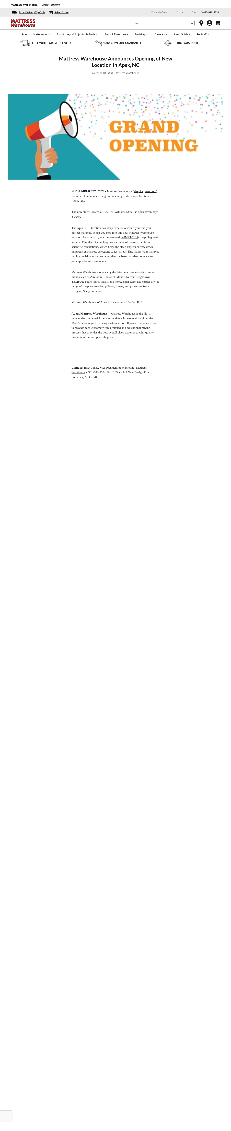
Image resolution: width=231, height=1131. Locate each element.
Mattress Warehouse (24, 4)
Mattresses (40, 34)
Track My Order (159, 12)
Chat (194, 12)
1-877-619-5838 (210, 12)
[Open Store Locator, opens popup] (201, 23)
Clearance (161, 34)
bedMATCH (128, 237)
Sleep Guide (180, 34)
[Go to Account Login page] (209, 23)
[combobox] (159, 23)
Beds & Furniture (115, 34)
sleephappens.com (145, 191)
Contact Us (182, 12)
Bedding (140, 34)
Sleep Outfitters (51, 4)
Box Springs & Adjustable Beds (76, 34)
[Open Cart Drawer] (217, 23)
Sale (24, 34)
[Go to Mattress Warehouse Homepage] (23, 23)
